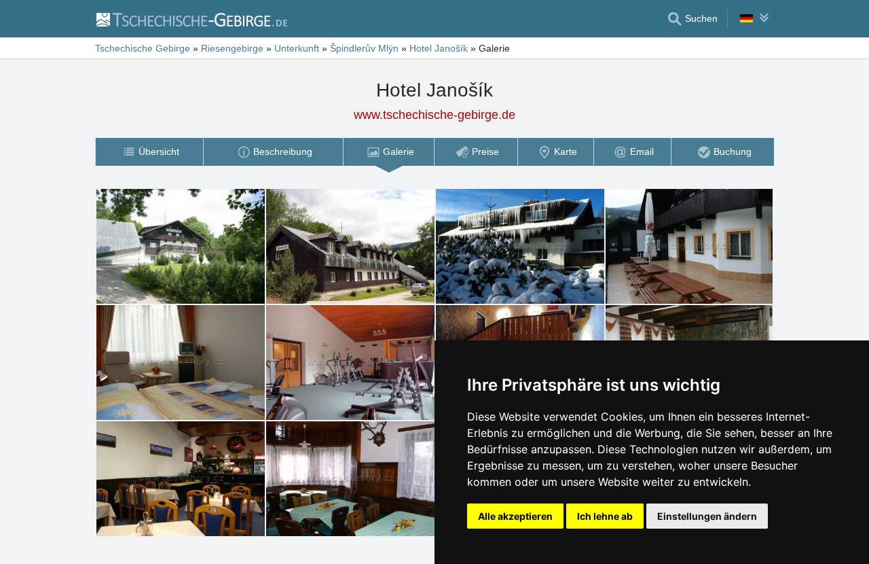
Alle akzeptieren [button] (515, 516)
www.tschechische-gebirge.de (434, 115)
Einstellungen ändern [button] (707, 516)
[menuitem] (149, 152)
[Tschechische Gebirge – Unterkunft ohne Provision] (191, 19)
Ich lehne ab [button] (605, 516)
